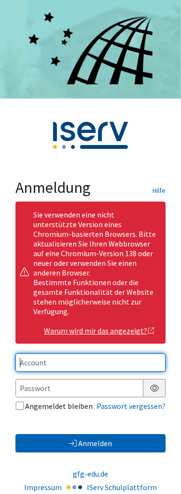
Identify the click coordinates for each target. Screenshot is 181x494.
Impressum (43, 487)
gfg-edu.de (90, 474)
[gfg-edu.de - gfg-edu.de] (90, 49)
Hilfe (159, 190)
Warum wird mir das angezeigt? (95, 330)
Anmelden (95, 443)
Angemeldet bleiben (59, 406)
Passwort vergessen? (131, 406)
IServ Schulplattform (122, 487)
